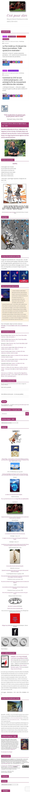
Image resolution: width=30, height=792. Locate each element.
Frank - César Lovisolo (6, 359)
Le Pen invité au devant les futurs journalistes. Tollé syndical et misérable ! (14, 48)
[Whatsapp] (16, 62)
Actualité (5, 36)
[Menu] (2, 25)
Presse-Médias (6, 39)
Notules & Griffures (21, 36)
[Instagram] (14, 62)
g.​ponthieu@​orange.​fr (22, 404)
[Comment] (4, 62)
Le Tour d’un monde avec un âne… (13, 719)
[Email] (6, 62)
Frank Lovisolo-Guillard (6, 347)
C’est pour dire (17, 15)
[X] (11, 62)
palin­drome (18, 611)
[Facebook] (9, 62)
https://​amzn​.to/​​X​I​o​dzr (16, 669)
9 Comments (6, 43)
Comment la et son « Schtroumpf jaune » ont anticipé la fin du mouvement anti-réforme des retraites (14, 80)
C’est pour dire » (4, 765)
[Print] (21, 62)
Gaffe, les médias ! (11, 36)
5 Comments (6, 75)
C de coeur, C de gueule (13, 70)
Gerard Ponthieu (5, 351)
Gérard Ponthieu (15, 41)
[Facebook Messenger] (19, 62)
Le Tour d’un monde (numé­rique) (16, 717)
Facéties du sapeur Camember (10, 212)
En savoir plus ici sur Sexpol (6, 751)
